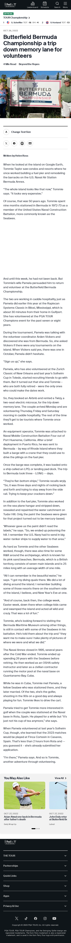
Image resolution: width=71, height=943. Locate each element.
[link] (10, 5)
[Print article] (22, 143)
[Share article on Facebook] (14, 143)
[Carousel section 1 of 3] (34, 828)
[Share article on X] (6, 143)
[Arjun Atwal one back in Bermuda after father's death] (24, 795)
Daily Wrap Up (10, 824)
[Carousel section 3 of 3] (38, 828)
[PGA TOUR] (10, 842)
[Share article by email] (30, 143)
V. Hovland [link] (55, 22)
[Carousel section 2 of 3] (36, 828)
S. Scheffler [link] (17, 22)
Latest (52, 824)
